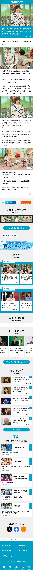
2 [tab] (15, 357)
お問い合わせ (7, 551)
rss (23, 529)
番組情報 (13, 236)
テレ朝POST (16, 2)
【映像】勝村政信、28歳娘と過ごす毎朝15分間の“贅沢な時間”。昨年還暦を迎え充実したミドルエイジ (16, 73)
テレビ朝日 (6, 545)
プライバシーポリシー (9, 556)
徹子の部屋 (13, 172)
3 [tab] (17, 357)
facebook (16, 529)
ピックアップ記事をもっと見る (16, 362)
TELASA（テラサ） (24, 187)
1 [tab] (14, 357)
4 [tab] (18, 357)
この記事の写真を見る (16, 228)
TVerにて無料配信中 (23, 181)
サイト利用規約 (23, 551)
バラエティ (7, 289)
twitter (9, 529)
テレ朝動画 (22, 545)
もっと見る (16, 430)
